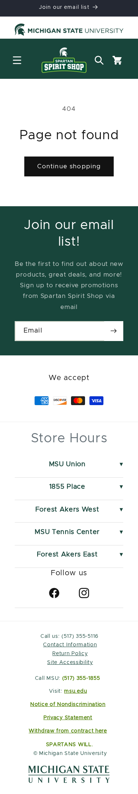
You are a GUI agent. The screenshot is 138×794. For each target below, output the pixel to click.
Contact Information (70, 644)
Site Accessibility (70, 662)
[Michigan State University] (69, 31)
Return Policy (70, 653)
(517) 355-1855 (81, 678)
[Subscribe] (113, 331)
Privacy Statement (67, 717)
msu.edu (75, 691)
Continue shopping (69, 166)
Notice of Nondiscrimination (68, 704)
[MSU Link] (69, 781)
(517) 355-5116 (79, 636)
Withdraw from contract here (68, 731)
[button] (17, 60)
